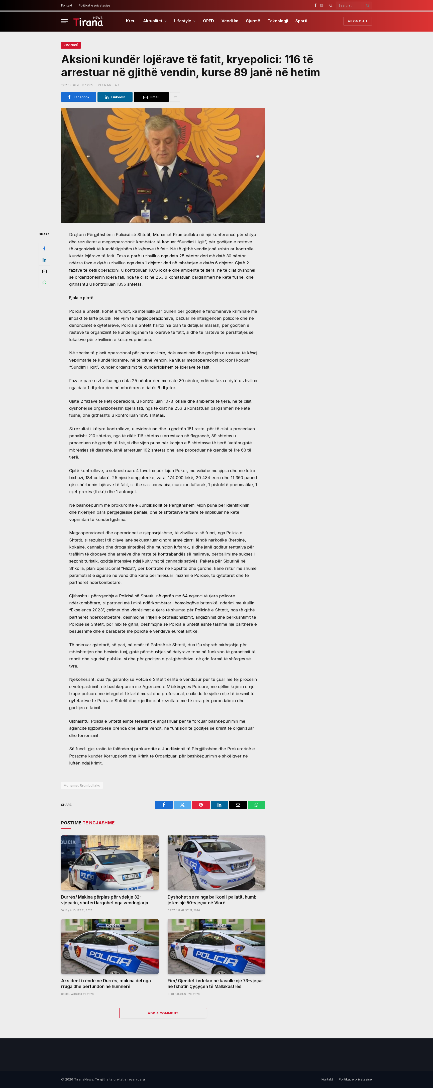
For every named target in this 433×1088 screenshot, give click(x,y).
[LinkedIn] (44, 260)
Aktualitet (152, 20)
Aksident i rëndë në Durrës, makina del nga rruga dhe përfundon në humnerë (106, 983)
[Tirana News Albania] (88, 21)
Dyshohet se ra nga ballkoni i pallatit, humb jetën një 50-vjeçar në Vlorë (212, 900)
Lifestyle (182, 20)
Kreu (131, 20)
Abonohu (357, 21)
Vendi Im (230, 20)
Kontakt (66, 5)
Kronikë (71, 45)
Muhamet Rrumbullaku (82, 785)
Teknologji (278, 20)
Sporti (301, 20)
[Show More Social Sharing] (175, 97)
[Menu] (64, 21)
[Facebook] (44, 248)
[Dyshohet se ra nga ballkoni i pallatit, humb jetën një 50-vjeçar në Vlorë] (216, 862)
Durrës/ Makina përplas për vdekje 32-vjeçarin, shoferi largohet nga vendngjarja (104, 900)
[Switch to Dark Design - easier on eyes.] (331, 5)
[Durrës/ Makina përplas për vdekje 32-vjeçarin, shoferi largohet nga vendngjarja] (110, 862)
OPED (208, 20)
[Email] (44, 271)
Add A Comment (163, 1013)
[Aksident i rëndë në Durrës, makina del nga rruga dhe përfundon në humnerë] (110, 946)
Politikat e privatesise (94, 5)
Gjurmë (253, 20)
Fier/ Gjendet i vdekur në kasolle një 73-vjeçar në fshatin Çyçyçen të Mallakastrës (215, 983)
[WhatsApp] (44, 282)
